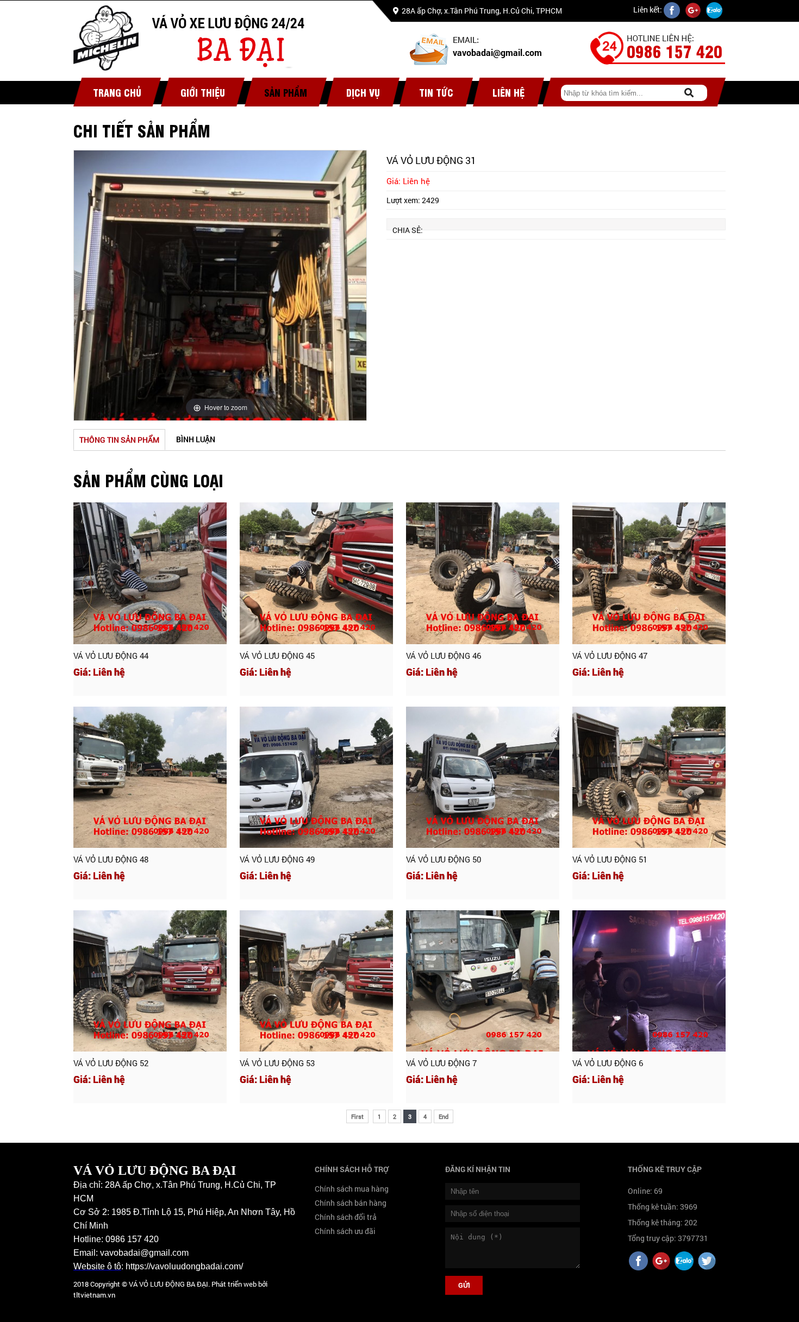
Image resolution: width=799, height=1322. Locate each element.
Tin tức (436, 92)
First (357, 1116)
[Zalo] (684, 1262)
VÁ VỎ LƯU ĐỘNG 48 (110, 859)
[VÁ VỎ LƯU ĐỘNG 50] (482, 777)
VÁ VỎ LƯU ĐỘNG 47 (609, 655)
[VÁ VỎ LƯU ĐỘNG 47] (649, 573)
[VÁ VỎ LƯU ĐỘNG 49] (316, 777)
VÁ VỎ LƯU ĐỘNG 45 (277, 655)
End (443, 1116)
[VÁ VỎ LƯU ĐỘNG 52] (150, 981)
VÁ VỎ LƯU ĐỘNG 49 (277, 859)
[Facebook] (638, 1262)
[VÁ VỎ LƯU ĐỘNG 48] (150, 777)
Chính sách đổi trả (346, 1217)
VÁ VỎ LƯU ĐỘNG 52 (110, 1062)
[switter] (706, 1262)
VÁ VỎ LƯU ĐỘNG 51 (609, 859)
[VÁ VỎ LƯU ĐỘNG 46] (482, 573)
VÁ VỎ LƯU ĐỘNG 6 (607, 1062)
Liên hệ (508, 92)
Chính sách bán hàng (350, 1203)
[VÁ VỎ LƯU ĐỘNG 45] (316, 573)
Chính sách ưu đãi (345, 1231)
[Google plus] (661, 1262)
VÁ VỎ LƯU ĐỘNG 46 (443, 655)
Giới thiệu (202, 92)
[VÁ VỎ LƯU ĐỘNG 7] (482, 981)
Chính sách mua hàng (352, 1188)
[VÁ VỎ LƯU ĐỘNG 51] (649, 777)
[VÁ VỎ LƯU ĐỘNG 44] (150, 573)
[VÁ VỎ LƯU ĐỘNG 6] (649, 981)
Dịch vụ (363, 92)
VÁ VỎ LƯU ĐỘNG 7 (441, 1062)
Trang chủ (117, 92)
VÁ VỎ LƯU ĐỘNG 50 (443, 859)
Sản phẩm (285, 92)
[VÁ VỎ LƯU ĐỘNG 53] (316, 981)
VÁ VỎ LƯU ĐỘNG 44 (110, 655)
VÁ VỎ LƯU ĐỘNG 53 (277, 1062)
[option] (220, 285)
